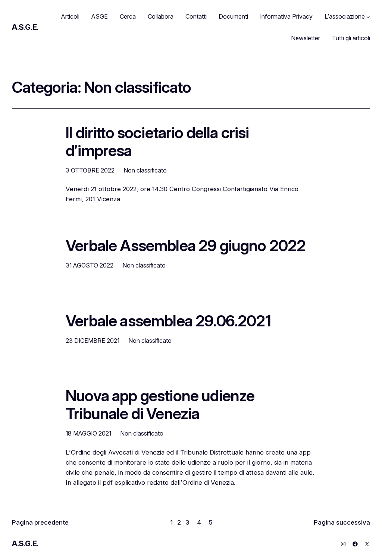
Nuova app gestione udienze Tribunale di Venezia (160, 405)
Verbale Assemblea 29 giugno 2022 (186, 246)
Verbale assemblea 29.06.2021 (168, 321)
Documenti (233, 16)
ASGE (99, 16)
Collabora (160, 16)
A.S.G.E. (25, 27)
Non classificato (145, 170)
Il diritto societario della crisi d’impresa (157, 142)
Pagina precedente (40, 522)
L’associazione (345, 16)
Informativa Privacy (286, 16)
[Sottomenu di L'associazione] (368, 17)
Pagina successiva (342, 522)
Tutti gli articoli (351, 38)
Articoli (70, 16)
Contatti (196, 16)
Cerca (128, 16)
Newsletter (305, 38)
